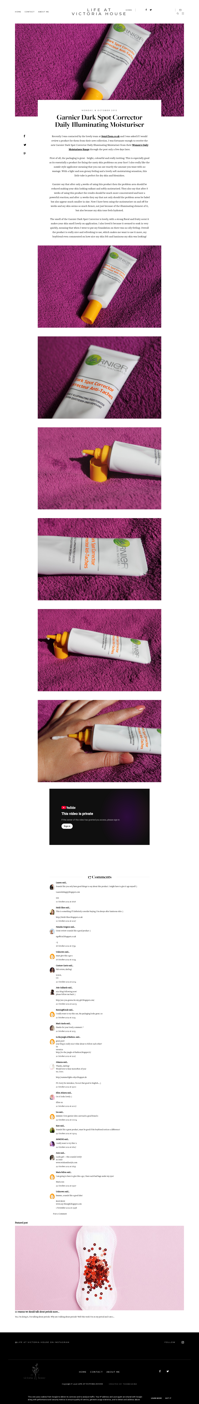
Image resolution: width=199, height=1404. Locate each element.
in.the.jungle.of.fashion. (65, 1037)
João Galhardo (62, 988)
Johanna (59, 1062)
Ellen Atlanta (61, 1093)
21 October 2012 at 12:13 (65, 1031)
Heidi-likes (60, 908)
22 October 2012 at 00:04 (66, 1120)
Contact (30, 12)
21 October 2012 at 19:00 (66, 1087)
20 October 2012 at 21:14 (66, 982)
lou (57, 1112)
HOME (129, 10)
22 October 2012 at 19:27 (66, 1186)
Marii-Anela (61, 1024)
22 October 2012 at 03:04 (66, 1134)
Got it (168, 1398)
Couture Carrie (62, 966)
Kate (58, 1126)
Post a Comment (60, 1214)
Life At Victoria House (99, 11)
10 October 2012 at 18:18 (66, 902)
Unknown (60, 952)
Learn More (156, 1398)
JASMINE (60, 1139)
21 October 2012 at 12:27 (66, 1056)
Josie (58, 1153)
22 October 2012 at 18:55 (66, 1167)
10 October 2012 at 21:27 (66, 921)
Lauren (59, 883)
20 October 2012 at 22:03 (66, 1004)
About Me (43, 12)
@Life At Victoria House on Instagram (42, 1342)
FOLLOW (170, 1342)
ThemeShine (130, 1384)
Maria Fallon (61, 1172)
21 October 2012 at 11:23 (65, 1018)
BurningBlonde (62, 1010)
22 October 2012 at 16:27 (66, 1147)
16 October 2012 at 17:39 (66, 946)
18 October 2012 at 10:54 (66, 960)
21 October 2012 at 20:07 (66, 1106)
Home (18, 12)
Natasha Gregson (63, 927)
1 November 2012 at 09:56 (66, 1208)
